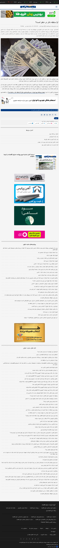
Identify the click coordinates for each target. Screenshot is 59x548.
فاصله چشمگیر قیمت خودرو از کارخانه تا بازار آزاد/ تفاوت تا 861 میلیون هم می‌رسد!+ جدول (37, 435)
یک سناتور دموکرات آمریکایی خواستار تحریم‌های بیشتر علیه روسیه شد (42, 309)
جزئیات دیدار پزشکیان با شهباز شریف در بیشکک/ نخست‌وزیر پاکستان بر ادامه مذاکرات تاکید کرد (37, 357)
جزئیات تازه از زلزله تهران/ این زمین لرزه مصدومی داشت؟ (45, 281)
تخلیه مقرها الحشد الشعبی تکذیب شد (49, 367)
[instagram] (38, 539)
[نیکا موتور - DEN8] (29, 177)
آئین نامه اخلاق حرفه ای (33, 534)
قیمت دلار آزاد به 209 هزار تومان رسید (49, 465)
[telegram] (44, 115)
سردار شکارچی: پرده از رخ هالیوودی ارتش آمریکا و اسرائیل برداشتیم (42, 424)
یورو (42, 2)
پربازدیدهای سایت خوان (29, 244)
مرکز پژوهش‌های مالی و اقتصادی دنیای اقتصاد (45, 519)
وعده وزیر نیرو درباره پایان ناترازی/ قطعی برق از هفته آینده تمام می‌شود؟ (41, 415)
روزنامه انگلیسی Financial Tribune (48, 522)
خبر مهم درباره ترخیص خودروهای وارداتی (48, 482)
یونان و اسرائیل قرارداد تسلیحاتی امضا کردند (47, 457)
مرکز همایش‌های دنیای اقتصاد (37, 517)
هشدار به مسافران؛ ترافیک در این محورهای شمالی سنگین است (43, 491)
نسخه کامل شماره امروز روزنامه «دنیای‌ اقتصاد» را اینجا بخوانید (19, 155)
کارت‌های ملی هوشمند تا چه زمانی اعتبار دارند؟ (47, 352)
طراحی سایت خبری (53, 546)
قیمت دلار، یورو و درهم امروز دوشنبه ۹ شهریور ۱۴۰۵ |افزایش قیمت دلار (41, 376)
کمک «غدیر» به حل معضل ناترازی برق (50, 145)
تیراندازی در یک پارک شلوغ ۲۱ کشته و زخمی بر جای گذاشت (44, 306)
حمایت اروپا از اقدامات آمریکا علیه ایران (49, 430)
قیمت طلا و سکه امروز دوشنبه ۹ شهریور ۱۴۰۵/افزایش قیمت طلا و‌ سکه (42, 390)
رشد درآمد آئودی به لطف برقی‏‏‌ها (51, 139)
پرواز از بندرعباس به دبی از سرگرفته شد (49, 360)
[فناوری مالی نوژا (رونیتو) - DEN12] (29, 332)
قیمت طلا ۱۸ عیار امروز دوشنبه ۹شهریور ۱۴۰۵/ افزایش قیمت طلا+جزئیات (41, 387)
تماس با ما (53, 528)
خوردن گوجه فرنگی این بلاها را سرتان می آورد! (47, 258)
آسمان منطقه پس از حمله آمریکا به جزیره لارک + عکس (45, 264)
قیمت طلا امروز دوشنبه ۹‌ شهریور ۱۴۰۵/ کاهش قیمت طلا (45, 384)
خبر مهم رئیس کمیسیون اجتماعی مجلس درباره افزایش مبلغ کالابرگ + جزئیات (40, 318)
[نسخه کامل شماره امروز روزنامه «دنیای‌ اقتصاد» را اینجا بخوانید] (46, 162)
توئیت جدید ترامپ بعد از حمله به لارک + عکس (47, 272)
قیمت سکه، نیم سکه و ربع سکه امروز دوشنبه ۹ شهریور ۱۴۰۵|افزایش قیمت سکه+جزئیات (38, 381)
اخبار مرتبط (29, 130)
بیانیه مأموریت (44, 534)
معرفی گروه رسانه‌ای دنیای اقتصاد (48, 508)
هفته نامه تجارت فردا (10, 508)
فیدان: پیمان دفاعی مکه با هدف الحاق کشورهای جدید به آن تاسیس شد (41, 393)
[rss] (29, 539)
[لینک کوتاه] (55, 115)
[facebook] (52, 115)
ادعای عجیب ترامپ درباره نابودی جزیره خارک (47, 315)
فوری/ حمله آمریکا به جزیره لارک (50, 261)
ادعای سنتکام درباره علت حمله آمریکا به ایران (47, 275)
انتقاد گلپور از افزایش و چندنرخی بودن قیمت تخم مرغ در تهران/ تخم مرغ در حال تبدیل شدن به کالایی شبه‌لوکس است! (31, 468)
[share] (27, 539)
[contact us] (24, 539)
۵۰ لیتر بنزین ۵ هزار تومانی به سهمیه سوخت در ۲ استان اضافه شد (42, 303)
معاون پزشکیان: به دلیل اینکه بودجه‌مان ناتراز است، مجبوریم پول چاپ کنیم (41, 379)
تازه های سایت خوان (29, 348)
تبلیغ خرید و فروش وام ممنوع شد (50, 460)
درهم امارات (27, 2)
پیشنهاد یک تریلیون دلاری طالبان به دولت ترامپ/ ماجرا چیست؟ (43, 396)
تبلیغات (46, 528)
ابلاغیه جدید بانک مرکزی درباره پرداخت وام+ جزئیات (46, 427)
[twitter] (50, 115)
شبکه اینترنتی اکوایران (22, 508)
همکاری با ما (24, 528)
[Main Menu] (56, 6)
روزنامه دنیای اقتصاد (34, 508)
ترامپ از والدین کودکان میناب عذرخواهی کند (47, 292)
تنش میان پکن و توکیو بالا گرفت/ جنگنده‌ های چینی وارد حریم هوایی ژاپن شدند (39, 474)
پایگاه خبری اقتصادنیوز (51, 510)
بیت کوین (12, 2)
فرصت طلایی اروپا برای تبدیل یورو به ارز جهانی (48, 142)
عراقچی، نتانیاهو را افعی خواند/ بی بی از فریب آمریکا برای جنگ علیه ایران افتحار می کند (38, 488)
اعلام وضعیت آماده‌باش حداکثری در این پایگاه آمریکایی (45, 447)
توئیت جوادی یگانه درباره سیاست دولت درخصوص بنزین (45, 407)
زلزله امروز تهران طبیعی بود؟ (51, 449)
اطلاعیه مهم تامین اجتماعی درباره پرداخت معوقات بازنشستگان (44, 441)
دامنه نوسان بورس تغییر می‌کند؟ (50, 401)
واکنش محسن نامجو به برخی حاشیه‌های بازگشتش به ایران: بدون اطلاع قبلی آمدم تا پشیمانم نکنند (36, 300)
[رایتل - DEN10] (29, 234)
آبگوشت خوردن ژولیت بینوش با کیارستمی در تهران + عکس (44, 283)
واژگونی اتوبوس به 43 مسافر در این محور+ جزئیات (46, 418)
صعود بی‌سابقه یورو (53, 134)
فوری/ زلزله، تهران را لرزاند (52, 255)
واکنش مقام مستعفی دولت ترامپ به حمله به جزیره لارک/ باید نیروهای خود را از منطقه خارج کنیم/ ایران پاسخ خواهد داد (31, 295)
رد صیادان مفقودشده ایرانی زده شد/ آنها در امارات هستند (44, 370)
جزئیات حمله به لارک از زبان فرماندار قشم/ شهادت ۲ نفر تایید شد (43, 289)
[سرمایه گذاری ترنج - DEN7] (29, 14)
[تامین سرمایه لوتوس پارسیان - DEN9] (29, 215)
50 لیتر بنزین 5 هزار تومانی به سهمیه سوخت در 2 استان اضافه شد (42, 413)
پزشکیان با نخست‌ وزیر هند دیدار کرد (49, 471)
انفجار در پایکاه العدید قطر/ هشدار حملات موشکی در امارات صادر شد (42, 266)
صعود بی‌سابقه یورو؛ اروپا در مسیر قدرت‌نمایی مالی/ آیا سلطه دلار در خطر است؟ (26, 92)
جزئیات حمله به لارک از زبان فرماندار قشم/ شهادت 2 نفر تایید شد (43, 438)
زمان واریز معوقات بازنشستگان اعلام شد (48, 298)
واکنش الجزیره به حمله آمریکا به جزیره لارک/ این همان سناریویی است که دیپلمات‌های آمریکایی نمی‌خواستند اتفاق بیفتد (31, 278)
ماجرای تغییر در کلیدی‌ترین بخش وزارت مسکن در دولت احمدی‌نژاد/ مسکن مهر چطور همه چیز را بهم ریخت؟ (33, 432)
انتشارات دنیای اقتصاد (51, 517)
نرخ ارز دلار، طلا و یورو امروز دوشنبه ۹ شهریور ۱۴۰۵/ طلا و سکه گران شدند (41, 373)
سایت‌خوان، (52, 110)
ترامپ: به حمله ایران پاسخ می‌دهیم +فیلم (48, 404)
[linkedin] (47, 115)
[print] (41, 115)
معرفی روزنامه (53, 534)
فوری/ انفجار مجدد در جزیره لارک (50, 312)
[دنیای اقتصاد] (28, 7)
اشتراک (41, 528)
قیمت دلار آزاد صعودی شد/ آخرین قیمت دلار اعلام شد (45, 286)
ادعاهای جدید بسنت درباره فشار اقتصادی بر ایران (46, 354)
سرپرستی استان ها (33, 528)
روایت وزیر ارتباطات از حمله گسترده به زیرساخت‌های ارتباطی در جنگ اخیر (41, 410)
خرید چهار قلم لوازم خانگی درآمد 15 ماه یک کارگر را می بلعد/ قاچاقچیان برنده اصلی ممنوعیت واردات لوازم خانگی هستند (31, 477)
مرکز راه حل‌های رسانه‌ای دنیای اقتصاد (25, 519)
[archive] (21, 539)
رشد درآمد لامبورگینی (53, 136)
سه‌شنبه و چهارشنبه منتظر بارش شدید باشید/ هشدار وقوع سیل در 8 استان (41, 398)
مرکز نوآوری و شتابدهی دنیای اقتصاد (20, 517)
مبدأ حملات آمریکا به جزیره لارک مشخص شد (47, 252)
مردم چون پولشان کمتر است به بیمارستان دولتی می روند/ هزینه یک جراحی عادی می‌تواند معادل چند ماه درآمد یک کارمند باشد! (29, 462)
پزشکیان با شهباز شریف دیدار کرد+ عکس (48, 421)
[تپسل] (2, 98)
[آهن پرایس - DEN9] (29, 193)
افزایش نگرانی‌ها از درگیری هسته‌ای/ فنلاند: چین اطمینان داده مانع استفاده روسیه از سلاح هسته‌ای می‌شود (34, 444)
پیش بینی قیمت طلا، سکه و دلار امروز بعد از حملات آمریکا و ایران (43, 269)
